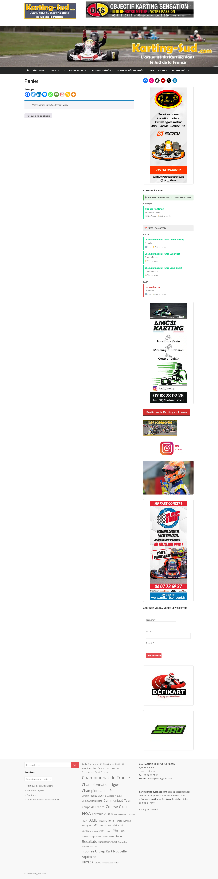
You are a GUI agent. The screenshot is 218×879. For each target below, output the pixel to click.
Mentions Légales (35, 790)
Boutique (31, 795)
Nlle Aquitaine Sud (74, 70)
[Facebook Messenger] (44, 94)
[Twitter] (33, 94)
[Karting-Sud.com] (109, 46)
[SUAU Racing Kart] (168, 730)
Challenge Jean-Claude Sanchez (95, 772)
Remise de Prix (108, 837)
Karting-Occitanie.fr (149, 809)
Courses (53, 70)
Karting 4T (128, 820)
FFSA (86, 813)
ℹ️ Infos (148, 247)
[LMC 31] (168, 353)
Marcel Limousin (116, 825)
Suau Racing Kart (107, 842)
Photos (118, 830)
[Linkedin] (39, 94)
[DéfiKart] (168, 685)
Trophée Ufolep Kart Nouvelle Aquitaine (104, 854)
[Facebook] (27, 94)
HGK (84, 820)
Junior (119, 820)
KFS (95, 825)
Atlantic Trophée (89, 768)
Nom (149, 631)
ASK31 (96, 764)
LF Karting (102, 825)
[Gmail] (62, 94)
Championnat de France (106, 778)
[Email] (56, 94)
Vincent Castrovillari (110, 863)
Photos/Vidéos (179, 70)
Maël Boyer (87, 831)
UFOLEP (161, 70)
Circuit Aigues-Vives (93, 795)
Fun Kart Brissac (120, 814)
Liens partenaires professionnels (43, 799)
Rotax (119, 836)
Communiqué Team (118, 800)
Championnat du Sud (99, 790)
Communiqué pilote (92, 800)
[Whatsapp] (50, 94)
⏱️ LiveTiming (150, 216)
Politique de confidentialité (40, 785)
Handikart (131, 814)
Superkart (123, 841)
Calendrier (103, 768)
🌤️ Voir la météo (164, 216)
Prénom (151, 619)
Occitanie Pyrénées (101, 70)
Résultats (89, 841)
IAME (92, 820)
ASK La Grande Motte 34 (112, 764)
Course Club (116, 806)
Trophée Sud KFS (89, 846)
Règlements (39, 70)
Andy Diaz (87, 764)
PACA (152, 70)
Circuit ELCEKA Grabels (113, 796)
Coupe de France (93, 807)
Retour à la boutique (38, 115)
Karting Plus (87, 825)
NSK (96, 831)
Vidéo (98, 862)
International (107, 820)
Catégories (115, 768)
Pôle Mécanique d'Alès (92, 836)
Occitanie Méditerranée (130, 70)
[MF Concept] (168, 551)
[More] (73, 94)
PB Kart (108, 831)
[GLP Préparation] (168, 135)
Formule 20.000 (102, 814)
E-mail (150, 643)
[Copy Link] (67, 94)
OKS (101, 831)
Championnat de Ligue (100, 784)
